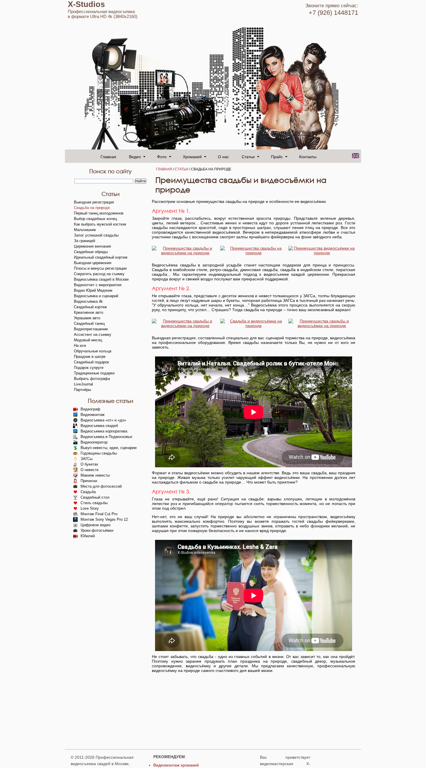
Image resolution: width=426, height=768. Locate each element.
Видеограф (90, 409)
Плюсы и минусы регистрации (100, 268)
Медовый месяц (88, 340)
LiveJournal (83, 384)
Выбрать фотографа (92, 378)
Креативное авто (88, 312)
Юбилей (88, 536)
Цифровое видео (95, 525)
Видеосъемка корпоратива (104, 431)
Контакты (307, 156)
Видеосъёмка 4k (88, 301)
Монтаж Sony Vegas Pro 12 (104, 519)
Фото (162, 156)
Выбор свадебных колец (95, 219)
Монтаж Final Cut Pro (99, 514)
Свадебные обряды (91, 252)
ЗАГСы (86, 459)
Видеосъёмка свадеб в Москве (101, 279)
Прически (89, 481)
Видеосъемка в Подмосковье (106, 437)
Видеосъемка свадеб (99, 425)
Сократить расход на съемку (99, 274)
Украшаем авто (87, 318)
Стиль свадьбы (94, 503)
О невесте (90, 470)
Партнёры (82, 389)
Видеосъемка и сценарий (96, 296)
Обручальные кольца (92, 351)
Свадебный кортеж (90, 307)
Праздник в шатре (89, 356)
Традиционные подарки (94, 373)
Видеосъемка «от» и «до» (103, 420)
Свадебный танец (89, 323)
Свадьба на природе (92, 207)
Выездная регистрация (94, 202)
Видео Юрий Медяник (93, 290)
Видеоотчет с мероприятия (97, 285)
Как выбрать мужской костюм (100, 224)
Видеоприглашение (91, 329)
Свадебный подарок (91, 362)
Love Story (90, 508)
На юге (80, 345)
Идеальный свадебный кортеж (101, 257)
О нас (223, 156)
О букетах (89, 464)
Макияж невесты (95, 475)
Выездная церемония (92, 263)
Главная (108, 156)
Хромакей (192, 156)
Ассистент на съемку (92, 334)
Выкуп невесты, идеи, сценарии (108, 448)
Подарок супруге (88, 367)
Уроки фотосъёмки (97, 530)
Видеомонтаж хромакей (176, 765)
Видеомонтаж (93, 414)
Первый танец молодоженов (98, 213)
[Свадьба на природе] (185, 252)
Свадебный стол (95, 497)
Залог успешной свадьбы (96, 235)
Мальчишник (85, 230)
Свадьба (88, 492)
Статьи (181, 169)
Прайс (277, 156)
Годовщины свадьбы (99, 453)
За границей (84, 241)
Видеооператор (94, 442)
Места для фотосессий (101, 486)
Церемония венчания (92, 246)
